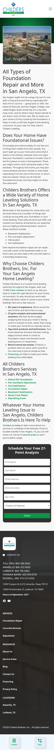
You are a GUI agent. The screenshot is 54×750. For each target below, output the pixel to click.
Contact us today (12, 425)
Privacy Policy (10, 689)
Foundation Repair (18, 388)
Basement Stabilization (20, 392)
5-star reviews (17, 290)
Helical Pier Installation (20, 379)
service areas (29, 434)
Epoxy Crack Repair (18, 395)
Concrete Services (12, 628)
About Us (7, 651)
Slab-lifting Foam (17, 398)
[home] (13, 9)
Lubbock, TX (9, 712)
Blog (5, 666)
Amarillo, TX (9, 705)
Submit (27, 516)
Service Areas (10, 659)
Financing (8, 681)
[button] (49, 9)
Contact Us (8, 674)
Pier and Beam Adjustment (22, 382)
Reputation (9, 635)
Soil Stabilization (17, 385)
